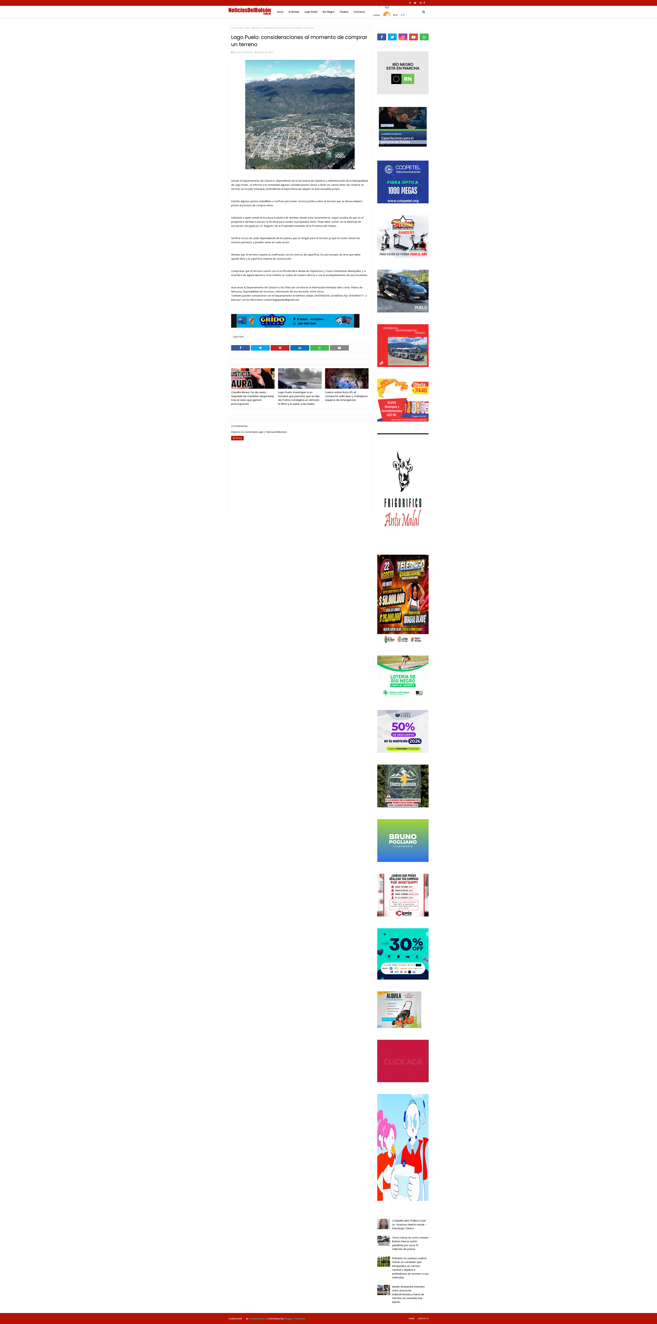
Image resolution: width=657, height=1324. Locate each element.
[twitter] (415, 3)
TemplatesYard (257, 1318)
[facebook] (409, 3)
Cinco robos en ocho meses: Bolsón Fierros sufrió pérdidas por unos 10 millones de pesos (410, 1243)
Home (411, 1318)
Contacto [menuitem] (359, 11)
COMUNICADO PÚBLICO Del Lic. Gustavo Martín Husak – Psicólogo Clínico (409, 1224)
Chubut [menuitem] (344, 11)
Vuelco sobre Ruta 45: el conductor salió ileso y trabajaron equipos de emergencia (346, 396)
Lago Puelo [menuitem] (311, 11)
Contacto (423, 1318)
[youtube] (413, 37)
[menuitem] (389, 11)
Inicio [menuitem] (280, 11)
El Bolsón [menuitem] (294, 11)
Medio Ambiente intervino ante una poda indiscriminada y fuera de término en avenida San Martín (408, 1294)
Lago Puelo (243, 27)
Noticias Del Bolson (243, 52)
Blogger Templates (294, 1318)
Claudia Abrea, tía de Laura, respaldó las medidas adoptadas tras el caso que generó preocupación (252, 398)
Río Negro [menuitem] (328, 11)
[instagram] (421, 3)
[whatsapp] (424, 37)
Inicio (233, 27)
